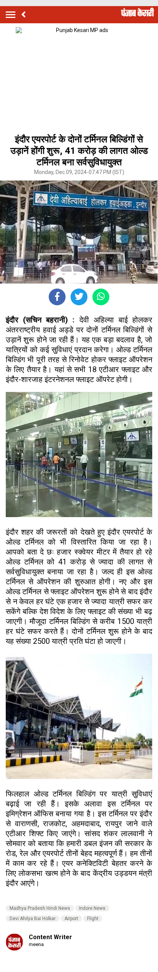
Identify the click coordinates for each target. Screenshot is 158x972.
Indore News (92, 908)
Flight (93, 918)
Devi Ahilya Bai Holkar (33, 918)
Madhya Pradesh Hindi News (40, 908)
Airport (71, 918)
